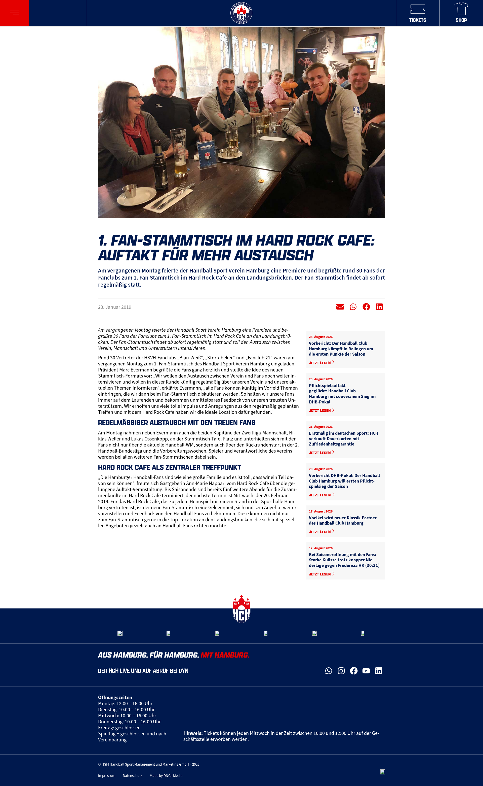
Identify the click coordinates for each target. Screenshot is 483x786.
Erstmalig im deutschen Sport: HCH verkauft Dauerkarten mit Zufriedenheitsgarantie (343, 438)
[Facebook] (353, 671)
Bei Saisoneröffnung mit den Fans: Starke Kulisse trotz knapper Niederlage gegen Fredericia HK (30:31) (344, 560)
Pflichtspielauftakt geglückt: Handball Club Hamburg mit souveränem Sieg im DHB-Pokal (342, 394)
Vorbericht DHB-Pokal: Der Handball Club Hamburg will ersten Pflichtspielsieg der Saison (344, 480)
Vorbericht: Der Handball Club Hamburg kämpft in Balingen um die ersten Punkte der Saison (341, 348)
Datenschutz (132, 775)
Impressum (106, 775)
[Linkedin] (378, 671)
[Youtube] (366, 671)
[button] (14, 13)
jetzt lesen (320, 362)
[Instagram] (341, 671)
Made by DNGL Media (166, 775)
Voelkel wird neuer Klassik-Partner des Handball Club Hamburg (343, 520)
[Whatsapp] (329, 671)
